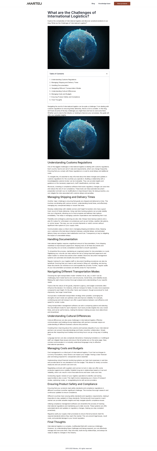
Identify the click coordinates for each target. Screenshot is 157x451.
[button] (106, 73)
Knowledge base (104, 3)
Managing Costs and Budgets (61, 94)
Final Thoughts (57, 100)
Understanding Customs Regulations (63, 79)
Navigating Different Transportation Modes (66, 88)
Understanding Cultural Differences (63, 91)
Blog (93, 3)
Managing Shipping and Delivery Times (64, 82)
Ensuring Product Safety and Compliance (65, 97)
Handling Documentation (60, 85)
